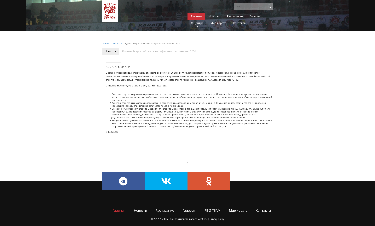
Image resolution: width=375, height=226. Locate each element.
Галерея (255, 16)
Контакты (239, 23)
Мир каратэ (218, 23)
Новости (214, 16)
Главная (196, 16)
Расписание (235, 16)
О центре (197, 23)
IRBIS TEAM (212, 210)
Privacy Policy (217, 219)
